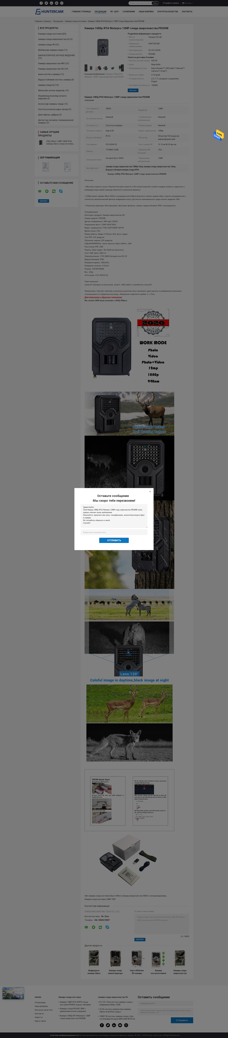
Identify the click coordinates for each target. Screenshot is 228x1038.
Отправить (114, 540)
